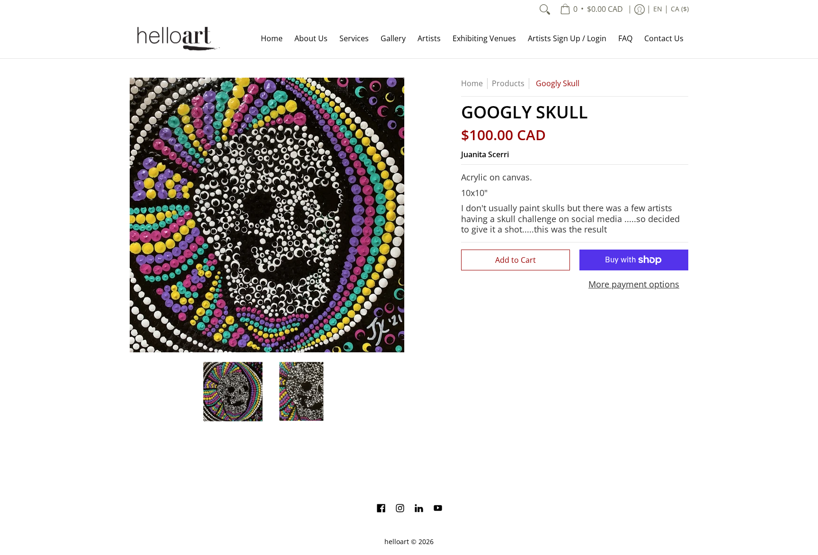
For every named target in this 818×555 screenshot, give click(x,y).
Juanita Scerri (485, 154)
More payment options (633, 284)
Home (472, 83)
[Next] (397, 215)
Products (508, 83)
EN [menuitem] (657, 9)
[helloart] (177, 38)
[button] (381, 509)
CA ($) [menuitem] (680, 9)
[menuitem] (591, 9)
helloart (396, 541)
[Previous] (136, 215)
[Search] (545, 9)
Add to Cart (515, 260)
